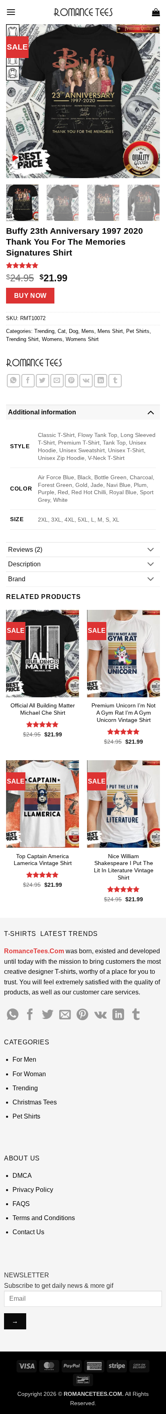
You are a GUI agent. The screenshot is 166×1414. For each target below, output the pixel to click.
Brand (16, 579)
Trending (44, 331)
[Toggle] (150, 412)
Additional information (42, 412)
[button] (11, 12)
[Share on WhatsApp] (13, 380)
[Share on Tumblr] (115, 380)
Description (24, 564)
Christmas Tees (34, 1102)
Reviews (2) (25, 549)
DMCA (22, 1175)
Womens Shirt (82, 339)
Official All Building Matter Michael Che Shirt (42, 709)
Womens (52, 339)
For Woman (29, 1074)
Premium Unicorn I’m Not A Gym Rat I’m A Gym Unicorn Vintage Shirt (123, 713)
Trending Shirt (22, 339)
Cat (62, 331)
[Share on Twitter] (42, 380)
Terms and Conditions (43, 1217)
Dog (73, 331)
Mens (87, 331)
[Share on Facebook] (28, 380)
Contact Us (28, 1232)
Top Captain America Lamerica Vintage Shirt (43, 860)
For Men (24, 1059)
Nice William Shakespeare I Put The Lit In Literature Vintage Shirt (124, 867)
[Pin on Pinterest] (71, 380)
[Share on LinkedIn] (100, 380)
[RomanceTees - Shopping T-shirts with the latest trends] (83, 12)
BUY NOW (30, 295)
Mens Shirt (110, 331)
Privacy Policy (32, 1189)
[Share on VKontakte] (86, 380)
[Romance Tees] (34, 362)
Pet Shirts (137, 331)
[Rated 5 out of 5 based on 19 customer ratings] (83, 265)
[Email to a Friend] (57, 380)
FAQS (21, 1203)
